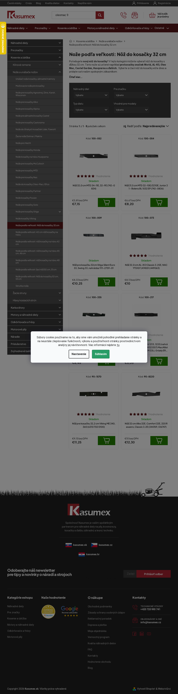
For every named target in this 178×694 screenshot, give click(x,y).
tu (116, 345)
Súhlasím (99, 354)
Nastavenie (77, 354)
